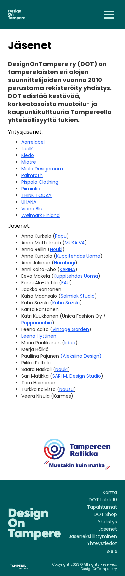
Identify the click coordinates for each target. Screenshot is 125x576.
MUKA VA (75, 242)
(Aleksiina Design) (81, 356)
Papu (61, 236)
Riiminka (30, 188)
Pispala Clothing (39, 182)
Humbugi (64, 262)
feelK (27, 148)
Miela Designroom (42, 168)
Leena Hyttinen (38, 336)
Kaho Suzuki (66, 302)
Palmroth (32, 175)
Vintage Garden (70, 329)
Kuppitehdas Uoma (78, 256)
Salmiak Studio (78, 296)
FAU (65, 282)
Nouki (56, 249)
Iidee (69, 342)
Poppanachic (36, 322)
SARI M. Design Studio (76, 376)
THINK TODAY (36, 195)
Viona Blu (31, 208)
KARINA (67, 269)
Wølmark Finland (40, 215)
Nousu (66, 389)
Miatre (28, 162)
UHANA (28, 202)
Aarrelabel (33, 142)
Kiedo (27, 155)
